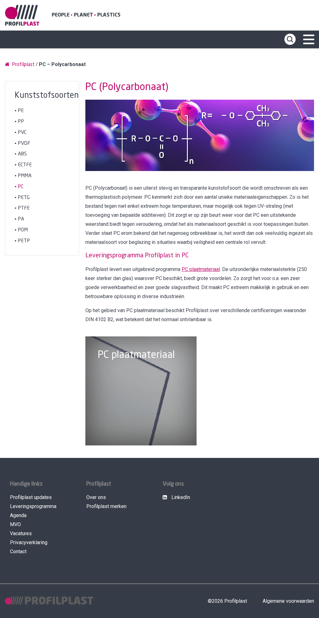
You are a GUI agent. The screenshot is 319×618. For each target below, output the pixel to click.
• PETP (22, 241)
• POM (21, 230)
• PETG (22, 197)
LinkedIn (180, 497)
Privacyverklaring (28, 542)
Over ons (96, 497)
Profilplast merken (106, 506)
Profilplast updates (31, 497)
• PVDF (22, 143)
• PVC (20, 132)
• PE (19, 110)
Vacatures (21, 533)
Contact (18, 551)
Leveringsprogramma (33, 506)
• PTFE (22, 208)
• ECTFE (23, 165)
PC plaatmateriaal (201, 269)
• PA (19, 219)
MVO (15, 524)
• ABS (21, 154)
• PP (19, 121)
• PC (19, 186)
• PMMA (23, 176)
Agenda (18, 515)
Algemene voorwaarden (288, 601)
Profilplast (23, 64)
